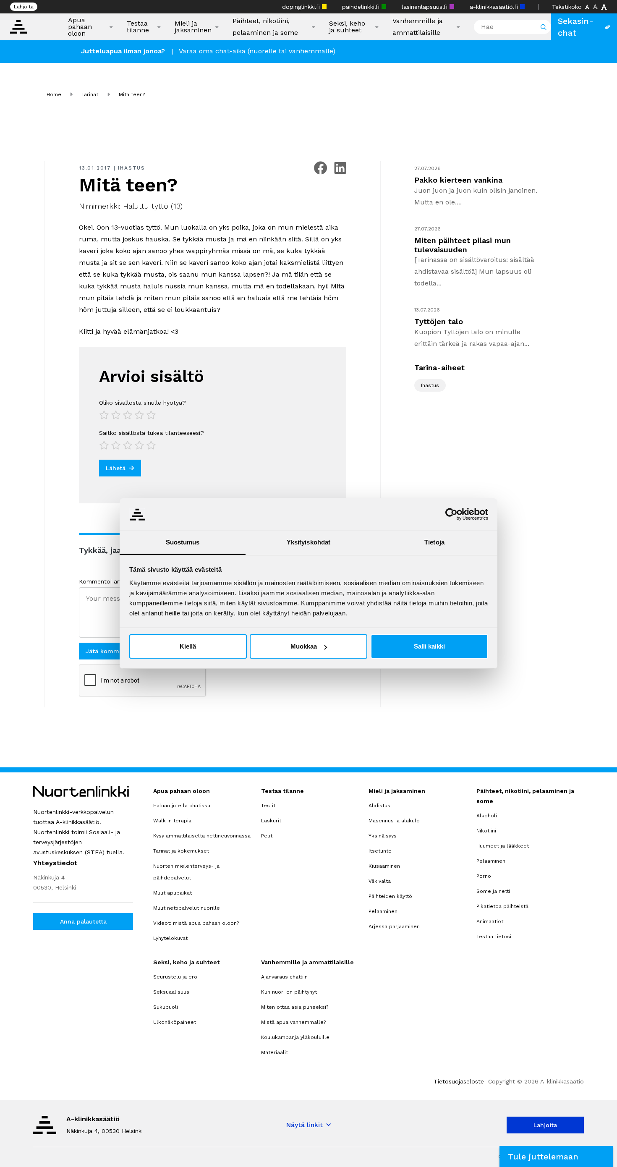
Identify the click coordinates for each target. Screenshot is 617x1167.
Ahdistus (379, 806)
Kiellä (188, 646)
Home (54, 94)
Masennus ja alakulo (394, 821)
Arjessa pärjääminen (394, 926)
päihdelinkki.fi (362, 6)
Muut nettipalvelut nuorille (186, 908)
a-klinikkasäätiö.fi (495, 6)
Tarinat (89, 94)
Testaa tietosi (493, 936)
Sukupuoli (165, 1007)
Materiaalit (274, 1052)
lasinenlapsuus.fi (426, 6)
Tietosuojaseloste (459, 1081)
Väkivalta (380, 881)
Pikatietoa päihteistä (502, 906)
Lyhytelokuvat (170, 938)
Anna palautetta (83, 921)
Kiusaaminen (384, 866)
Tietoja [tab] (434, 542)
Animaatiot (489, 921)
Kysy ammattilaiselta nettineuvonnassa (202, 836)
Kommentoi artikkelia (109, 581)
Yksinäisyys (383, 836)
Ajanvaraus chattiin (284, 977)
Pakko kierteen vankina (458, 179)
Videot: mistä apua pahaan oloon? (196, 923)
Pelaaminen (383, 911)
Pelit (266, 836)
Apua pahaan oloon (80, 27)
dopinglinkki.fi (302, 6)
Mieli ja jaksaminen (193, 27)
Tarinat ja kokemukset (181, 851)
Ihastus (131, 168)
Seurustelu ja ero (175, 977)
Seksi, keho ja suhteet (347, 27)
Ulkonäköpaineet (174, 1022)
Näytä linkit (304, 1125)
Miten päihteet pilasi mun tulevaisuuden (462, 245)
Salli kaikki (429, 646)
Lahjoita (24, 7)
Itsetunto (380, 851)
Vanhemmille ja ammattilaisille (417, 27)
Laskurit (271, 821)
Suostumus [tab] (183, 542)
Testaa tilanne (138, 27)
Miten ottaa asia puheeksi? (294, 1007)
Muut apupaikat (172, 893)
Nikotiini (486, 831)
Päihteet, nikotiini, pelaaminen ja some (265, 27)
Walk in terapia (172, 821)
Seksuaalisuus (171, 992)
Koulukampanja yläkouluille (295, 1037)
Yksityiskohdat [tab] (308, 542)
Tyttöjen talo (438, 321)
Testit (268, 806)
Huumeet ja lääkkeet (502, 846)
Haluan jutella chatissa (181, 806)
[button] (556, 1156)
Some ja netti (493, 891)
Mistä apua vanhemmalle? (293, 1022)
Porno (483, 876)
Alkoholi (486, 816)
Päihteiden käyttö (390, 896)
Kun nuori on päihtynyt (289, 992)
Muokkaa (303, 646)
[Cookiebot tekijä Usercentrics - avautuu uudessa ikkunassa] (451, 514)
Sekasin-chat (575, 27)
